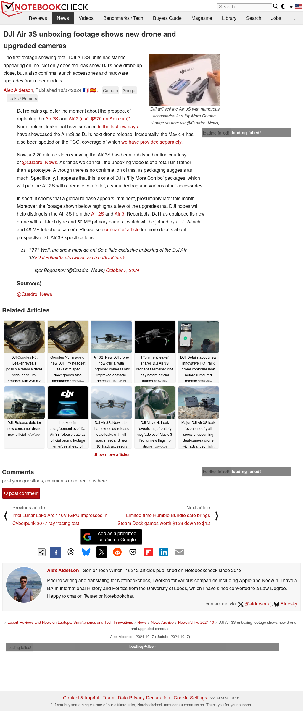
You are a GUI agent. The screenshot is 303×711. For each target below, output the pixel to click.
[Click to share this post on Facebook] (55, 552)
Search (253, 17)
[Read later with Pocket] (132, 552)
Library (229, 17)
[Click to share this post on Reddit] (117, 552)
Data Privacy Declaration (144, 697)
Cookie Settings (190, 697)
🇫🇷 (86, 90)
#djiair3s (55, 257)
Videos (86, 17)
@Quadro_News (39, 162)
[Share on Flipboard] (148, 552)
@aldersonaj (258, 603)
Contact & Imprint (81, 697)
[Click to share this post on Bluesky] (86, 552)
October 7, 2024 (122, 270)
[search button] (275, 6)
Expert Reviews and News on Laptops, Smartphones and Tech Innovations (70, 622)
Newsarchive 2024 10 (196, 622)
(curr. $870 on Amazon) (104, 118)
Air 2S (51, 118)
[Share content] (42, 552)
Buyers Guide (167, 17)
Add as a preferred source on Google (117, 536)
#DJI (39, 257)
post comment (23, 493)
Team (108, 697)
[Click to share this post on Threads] (70, 552)
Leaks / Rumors (22, 98)
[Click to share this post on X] (101, 552)
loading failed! (216, 133)
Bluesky (288, 603)
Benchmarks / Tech (123, 17)
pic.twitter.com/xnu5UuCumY (95, 257)
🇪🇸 (93, 90)
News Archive (162, 622)
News (63, 17)
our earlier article (122, 229)
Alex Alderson (18, 90)
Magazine (201, 17)
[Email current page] (179, 552)
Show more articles (111, 454)
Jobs (276, 17)
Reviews (38, 17)
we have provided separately (151, 141)
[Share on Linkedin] (163, 552)
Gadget (129, 90)
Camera (110, 90)
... (296, 17)
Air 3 (73, 118)
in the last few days (118, 126)
